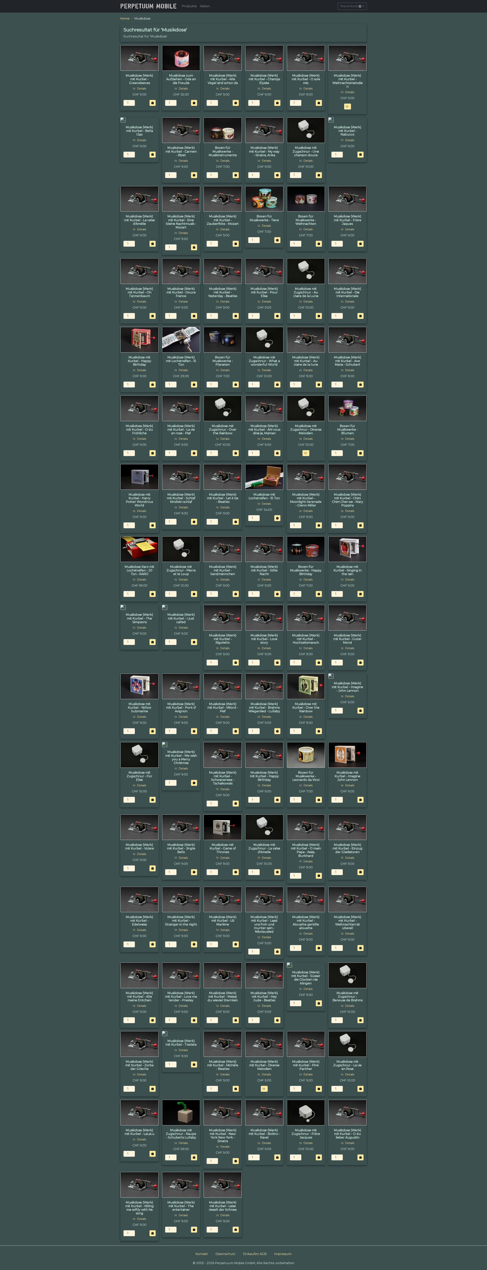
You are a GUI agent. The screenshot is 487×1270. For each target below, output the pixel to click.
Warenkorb (352, 6)
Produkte (189, 6)
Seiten (205, 6)
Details (141, 88)
